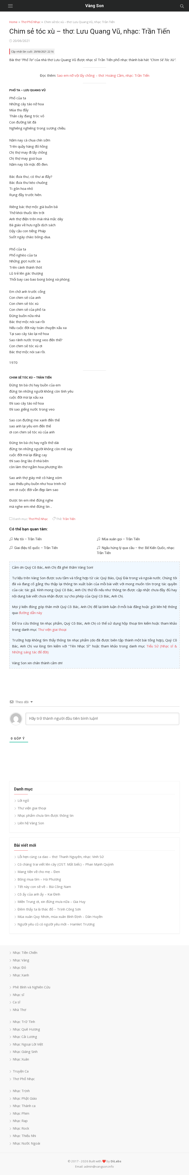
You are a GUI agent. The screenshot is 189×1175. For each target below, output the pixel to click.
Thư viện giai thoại (52, 629)
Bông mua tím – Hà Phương (39, 879)
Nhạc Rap (20, 1120)
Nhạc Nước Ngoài (26, 1143)
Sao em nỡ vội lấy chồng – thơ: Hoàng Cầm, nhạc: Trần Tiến (103, 75)
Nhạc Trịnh (21, 1090)
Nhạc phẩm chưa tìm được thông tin (46, 815)
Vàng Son (94, 5)
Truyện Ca (21, 1071)
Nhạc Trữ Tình (24, 1021)
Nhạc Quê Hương (26, 1029)
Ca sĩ (16, 1002)
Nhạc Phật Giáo (25, 1098)
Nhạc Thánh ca (24, 1105)
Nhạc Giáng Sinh (25, 1051)
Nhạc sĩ (18, 994)
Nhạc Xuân (21, 1059)
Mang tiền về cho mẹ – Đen (39, 871)
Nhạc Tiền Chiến (25, 952)
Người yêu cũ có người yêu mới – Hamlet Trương (56, 924)
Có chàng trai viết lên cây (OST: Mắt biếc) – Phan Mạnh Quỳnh (66, 864)
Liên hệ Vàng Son (31, 823)
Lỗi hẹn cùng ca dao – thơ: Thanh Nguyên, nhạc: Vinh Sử (61, 856)
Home (13, 22)
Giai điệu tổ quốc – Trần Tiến (35, 548)
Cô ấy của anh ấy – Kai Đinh (39, 894)
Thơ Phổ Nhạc (30, 22)
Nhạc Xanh (21, 975)
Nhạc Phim (21, 1113)
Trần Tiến (69, 519)
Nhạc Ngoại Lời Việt (28, 1044)
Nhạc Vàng (21, 960)
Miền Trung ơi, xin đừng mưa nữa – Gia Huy (52, 901)
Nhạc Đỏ (19, 967)
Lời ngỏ (23, 800)
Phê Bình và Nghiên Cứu (31, 987)
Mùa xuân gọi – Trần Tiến (120, 539)
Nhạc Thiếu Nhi (24, 1135)
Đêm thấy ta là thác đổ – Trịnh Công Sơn (49, 909)
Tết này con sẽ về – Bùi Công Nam (44, 886)
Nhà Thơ (19, 1009)
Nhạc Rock (21, 1128)
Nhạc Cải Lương (25, 1036)
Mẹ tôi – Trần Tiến (27, 539)
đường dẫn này (30, 612)
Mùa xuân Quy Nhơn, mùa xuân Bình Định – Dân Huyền (60, 916)
